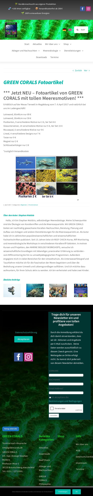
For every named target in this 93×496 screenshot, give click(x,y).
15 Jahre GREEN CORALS (80, 284)
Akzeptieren (23, 339)
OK (77, 492)
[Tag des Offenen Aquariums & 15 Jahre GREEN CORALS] (58, 290)
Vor (85, 70)
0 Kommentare (33, 205)
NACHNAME (54, 379)
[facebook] (82, 8)
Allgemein (24, 205)
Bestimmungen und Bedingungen (65, 401)
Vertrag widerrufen (10, 429)
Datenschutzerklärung (26, 332)
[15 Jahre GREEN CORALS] (81, 290)
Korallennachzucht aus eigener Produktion (35, 4)
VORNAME (54, 370)
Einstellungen (62, 492)
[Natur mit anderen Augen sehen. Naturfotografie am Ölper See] (12, 290)
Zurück (78, 70)
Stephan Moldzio (26, 215)
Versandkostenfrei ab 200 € (48, 8)
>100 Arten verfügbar (19, 8)
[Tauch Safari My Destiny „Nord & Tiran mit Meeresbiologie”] (35, 290)
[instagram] (88, 8)
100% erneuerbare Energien (35, 13)
